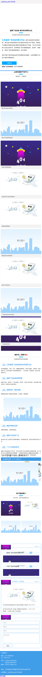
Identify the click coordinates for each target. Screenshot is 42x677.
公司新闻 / (15, 581)
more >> (37, 546)
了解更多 (9, 63)
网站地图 (2, 676)
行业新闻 (21, 581)
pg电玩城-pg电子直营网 (8, 2)
